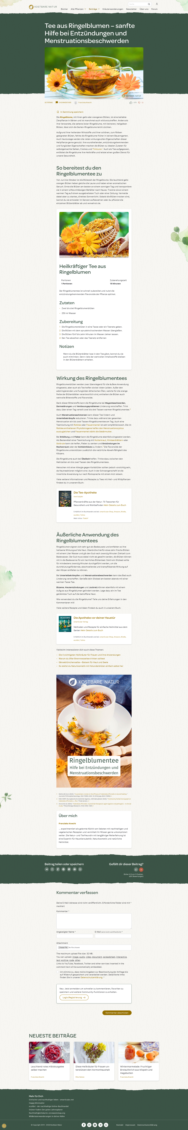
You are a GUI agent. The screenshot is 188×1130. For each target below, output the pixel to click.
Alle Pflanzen (77, 9)
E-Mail (109, 932)
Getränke (49, 102)
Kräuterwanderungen (113, 9)
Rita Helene (80, 1077)
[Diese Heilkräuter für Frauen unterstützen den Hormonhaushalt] (94, 1052)
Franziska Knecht (67, 823)
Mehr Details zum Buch (115, 505)
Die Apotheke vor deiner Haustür (94, 618)
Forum (154, 9)
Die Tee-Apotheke (85, 492)
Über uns (144, 9)
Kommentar (62, 911)
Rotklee (77, 425)
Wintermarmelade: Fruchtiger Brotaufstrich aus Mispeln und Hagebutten (136, 1069)
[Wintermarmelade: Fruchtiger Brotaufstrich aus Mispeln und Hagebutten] (138, 1052)
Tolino (82, 515)
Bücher (64, 9)
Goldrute (60, 443)
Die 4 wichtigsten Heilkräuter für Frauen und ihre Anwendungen (90, 655)
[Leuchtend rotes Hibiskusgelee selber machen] (49, 1052)
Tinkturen (97, 149)
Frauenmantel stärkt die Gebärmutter (93, 431)
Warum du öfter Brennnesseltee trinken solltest (82, 658)
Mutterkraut (100, 440)
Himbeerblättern (115, 440)
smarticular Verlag (81, 622)
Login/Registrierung (72, 997)
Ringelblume (66, 117)
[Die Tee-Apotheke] (65, 499)
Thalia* (85, 518)
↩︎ (111, 796)
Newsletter (131, 9)
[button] (4, 1126)
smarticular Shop (106, 512)
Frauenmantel (93, 425)
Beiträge (93, 9)
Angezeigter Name (66, 932)
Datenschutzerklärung (91, 977)
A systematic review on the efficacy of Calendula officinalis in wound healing (100, 794)
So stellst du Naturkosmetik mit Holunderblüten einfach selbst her (91, 666)
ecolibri (77, 515)
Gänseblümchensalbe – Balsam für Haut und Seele (83, 662)
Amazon (117, 512)
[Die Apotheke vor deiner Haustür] (65, 624)
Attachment (62, 943)
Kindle (123, 512)
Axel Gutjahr (78, 497)
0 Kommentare (64, 102)
